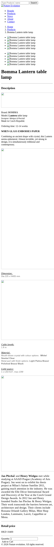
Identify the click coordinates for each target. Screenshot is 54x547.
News (10, 16)
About (10, 19)
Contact (11, 21)
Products (11, 13)
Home (10, 27)
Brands (10, 11)
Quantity (5, 538)
